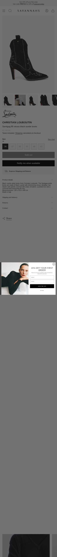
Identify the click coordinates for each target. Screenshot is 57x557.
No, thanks (42, 290)
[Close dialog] (54, 264)
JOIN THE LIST (42, 286)
